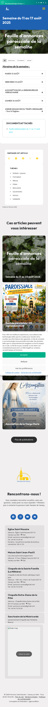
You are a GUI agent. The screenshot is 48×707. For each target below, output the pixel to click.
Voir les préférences (24, 368)
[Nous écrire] (35, 517)
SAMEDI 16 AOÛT (13, 100)
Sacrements (17, 191)
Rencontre (17, 188)
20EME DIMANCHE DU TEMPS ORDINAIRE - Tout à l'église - (23, 110)
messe (29, 60)
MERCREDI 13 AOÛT (14, 82)
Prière (15, 184)
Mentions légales (31, 697)
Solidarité (16, 199)
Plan (24, 535)
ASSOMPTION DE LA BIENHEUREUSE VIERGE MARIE (21, 91)
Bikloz (36, 701)
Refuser (24, 361)
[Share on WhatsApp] (9, 158)
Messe (15, 180)
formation (20, 60)
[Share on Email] (37, 158)
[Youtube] (27, 517)
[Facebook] (13, 517)
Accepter (24, 355)
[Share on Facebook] (23, 158)
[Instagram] (20, 517)
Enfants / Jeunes (19, 173)
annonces (11, 60)
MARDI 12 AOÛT (12, 73)
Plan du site (19, 697)
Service (15, 195)
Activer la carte (24, 654)
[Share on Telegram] (16, 158)
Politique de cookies (12, 372)
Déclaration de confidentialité (31, 372)
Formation (17, 177)
